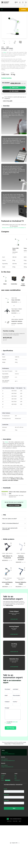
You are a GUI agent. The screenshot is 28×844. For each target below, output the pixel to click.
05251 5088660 (4, 765)
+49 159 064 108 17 (14, 634)
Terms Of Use (9, 821)
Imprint (20, 821)
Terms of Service (17, 743)
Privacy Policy (7, 743)
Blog (15, 778)
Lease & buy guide (7, 101)
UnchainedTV (17, 780)
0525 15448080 (4, 759)
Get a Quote (15, 91)
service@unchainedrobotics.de (8, 760)
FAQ (15, 775)
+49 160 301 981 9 (14, 619)
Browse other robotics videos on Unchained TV (14, 228)
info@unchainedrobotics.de (7, 767)
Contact (23, 9)
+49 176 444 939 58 (14, 667)
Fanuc (2, 47)
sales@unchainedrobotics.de (8, 754)
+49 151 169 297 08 (14, 651)
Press (16, 777)
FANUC (4, 52)
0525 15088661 (5, 752)
